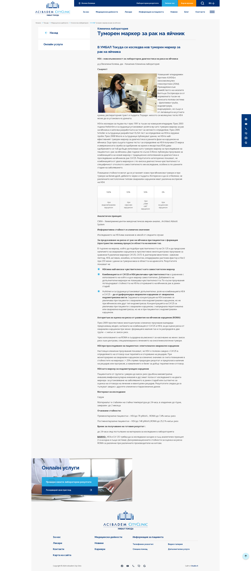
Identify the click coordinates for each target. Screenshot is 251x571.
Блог (186, 12)
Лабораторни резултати (147, 3)
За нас (86, 12)
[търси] (202, 3)
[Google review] (144, 566)
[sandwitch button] (212, 11)
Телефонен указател (143, 544)
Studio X (194, 566)
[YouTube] (127, 566)
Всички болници (88, 3)
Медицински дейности (107, 12)
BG (210, 3)
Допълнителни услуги (179, 549)
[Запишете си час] (139, 566)
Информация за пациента (151, 12)
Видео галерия (175, 544)
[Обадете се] (133, 566)
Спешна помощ (140, 549)
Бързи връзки (187, 3)
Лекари (128, 12)
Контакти (200, 12)
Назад (54, 32)
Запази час (170, 3)
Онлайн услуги (53, 44)
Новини (174, 12)
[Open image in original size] (52, 8)
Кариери (100, 549)
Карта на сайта (62, 555)
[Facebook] (122, 566)
